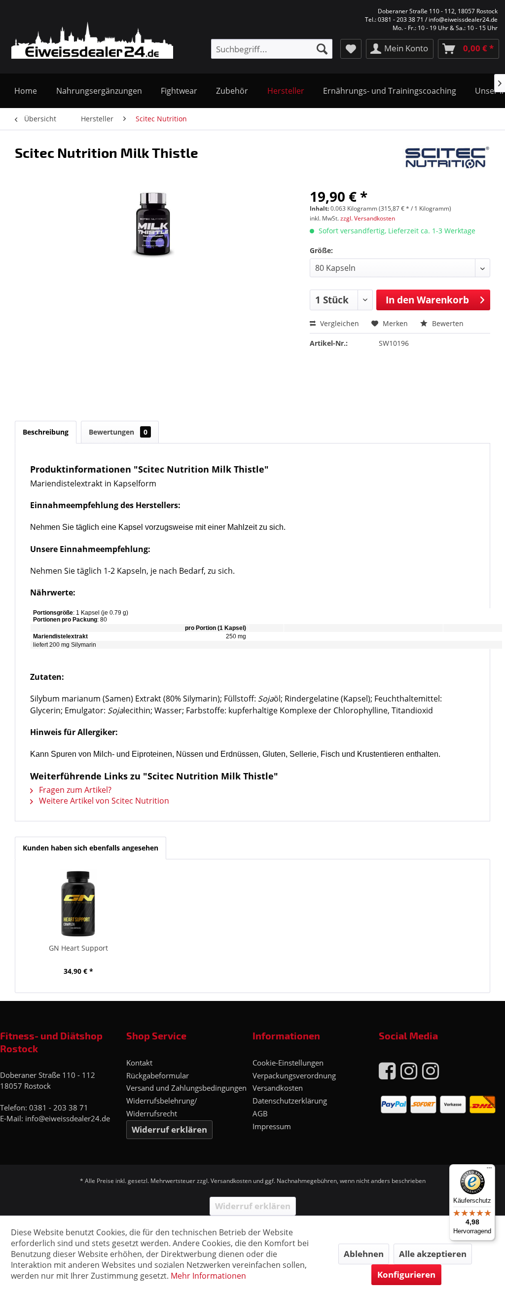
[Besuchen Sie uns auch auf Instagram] (408, 1070)
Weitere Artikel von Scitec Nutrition (103, 800)
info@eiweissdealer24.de (67, 1118)
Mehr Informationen (208, 1275)
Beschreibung (46, 432)
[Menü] (489, 1170)
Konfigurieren (406, 1274)
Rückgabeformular (157, 1075)
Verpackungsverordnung (294, 1075)
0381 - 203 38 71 (58, 1107)
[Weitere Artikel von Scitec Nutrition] (446, 162)
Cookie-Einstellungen (288, 1063)
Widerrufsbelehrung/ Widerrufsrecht (161, 1107)
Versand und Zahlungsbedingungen (186, 1088)
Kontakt (139, 1063)
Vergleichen (338, 323)
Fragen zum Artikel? (74, 789)
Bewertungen (118, 432)
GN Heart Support (78, 948)
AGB (260, 1113)
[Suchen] (322, 49)
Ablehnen (364, 1253)
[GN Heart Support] (78, 903)
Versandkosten (277, 1088)
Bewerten (447, 323)
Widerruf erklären (169, 1129)
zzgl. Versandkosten (367, 218)
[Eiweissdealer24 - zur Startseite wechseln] (86, 37)
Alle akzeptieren (433, 1253)
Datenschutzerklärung (289, 1101)
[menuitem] (271, 49)
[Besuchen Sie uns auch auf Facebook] (387, 1070)
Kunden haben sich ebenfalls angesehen (90, 847)
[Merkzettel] (350, 49)
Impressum (271, 1126)
